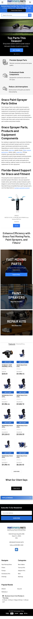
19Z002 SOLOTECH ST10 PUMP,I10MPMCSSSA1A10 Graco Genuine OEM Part (23, 426)
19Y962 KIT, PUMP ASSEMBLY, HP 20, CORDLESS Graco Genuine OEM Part (7, 365)
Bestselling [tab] (20, 344)
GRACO (4, 589)
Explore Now (16, 274)
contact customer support (22, 188)
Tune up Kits (21, 567)
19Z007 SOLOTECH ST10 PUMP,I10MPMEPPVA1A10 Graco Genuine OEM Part (23, 396)
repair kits (19, 152)
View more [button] (16, 488)
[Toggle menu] (2, 2)
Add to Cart (7, 362)
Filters (3, 567)
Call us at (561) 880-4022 (23, 8)
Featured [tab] (12, 344)
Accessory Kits (6, 573)
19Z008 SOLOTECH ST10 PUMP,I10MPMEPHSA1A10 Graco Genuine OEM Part (8, 426)
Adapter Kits (21, 570)
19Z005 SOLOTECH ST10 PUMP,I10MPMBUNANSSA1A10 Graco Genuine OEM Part (8, 456)
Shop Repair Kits (16, 325)
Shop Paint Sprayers (17, 301)
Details (16, 225)
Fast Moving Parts (7, 564)
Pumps (4, 570)
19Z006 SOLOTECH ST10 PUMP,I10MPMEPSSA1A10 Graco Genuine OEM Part (8, 396)
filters (24, 150)
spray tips (11, 150)
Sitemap (4, 576)
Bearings (20, 576)
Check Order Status (16, 10)
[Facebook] (16, 549)
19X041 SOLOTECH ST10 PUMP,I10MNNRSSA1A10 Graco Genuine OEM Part (23, 456)
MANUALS (4, 592)
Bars (19, 573)
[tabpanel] (16, 37)
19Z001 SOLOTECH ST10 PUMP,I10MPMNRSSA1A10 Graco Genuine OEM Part (23, 365)
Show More (17, 471)
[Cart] (30, 2)
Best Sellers (21, 564)
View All (19, 589)
